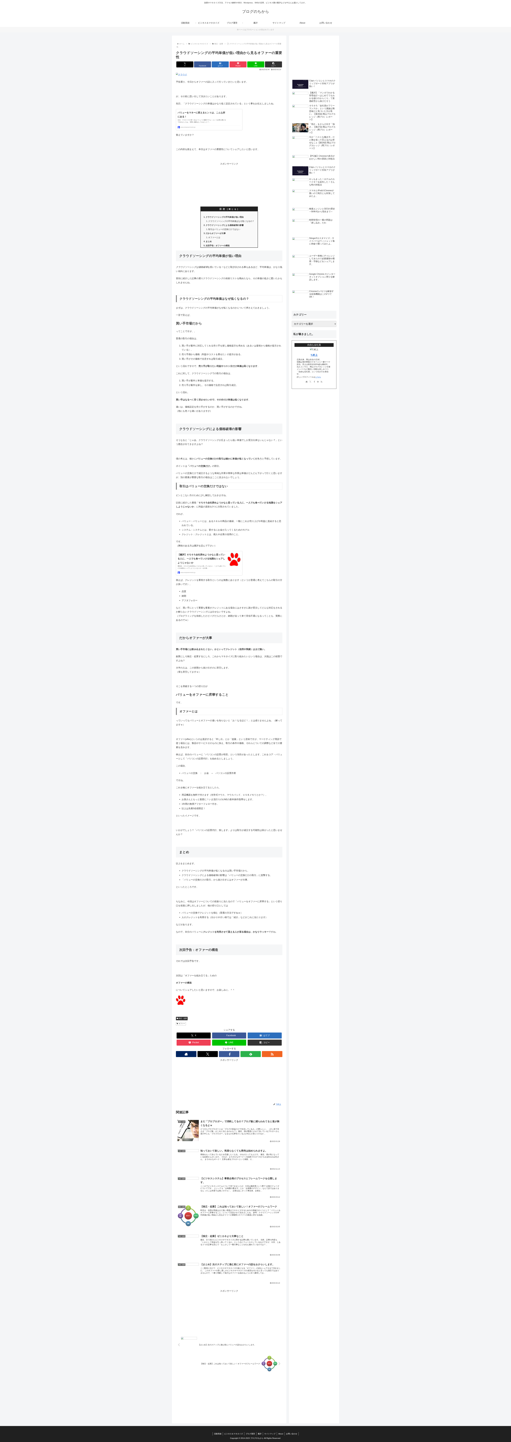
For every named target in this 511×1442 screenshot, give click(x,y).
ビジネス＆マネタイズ (233, 1434)
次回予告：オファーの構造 (218, 245)
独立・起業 (183, 1018)
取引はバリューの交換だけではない (224, 229)
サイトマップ (269, 1434)
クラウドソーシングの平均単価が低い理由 (225, 217)
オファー (182, 1024)
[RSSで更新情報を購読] (272, 1054)
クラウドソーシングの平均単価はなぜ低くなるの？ (231, 221)
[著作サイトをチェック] (186, 1054)
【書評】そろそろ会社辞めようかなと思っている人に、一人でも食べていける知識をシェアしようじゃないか (201, 558)
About (280, 1434)
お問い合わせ (291, 1434)
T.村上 (314, 355)
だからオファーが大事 (216, 233)
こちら (318, 377)
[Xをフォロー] (207, 1054)
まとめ (209, 241)
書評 (259, 1434)
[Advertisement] (229, 184)
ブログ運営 (250, 1434)
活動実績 (217, 1434)
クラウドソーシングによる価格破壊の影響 (225, 225)
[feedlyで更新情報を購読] (250, 1054)
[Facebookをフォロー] (229, 1054)
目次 (222, 209)
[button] (273, 64)
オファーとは (214, 237)
